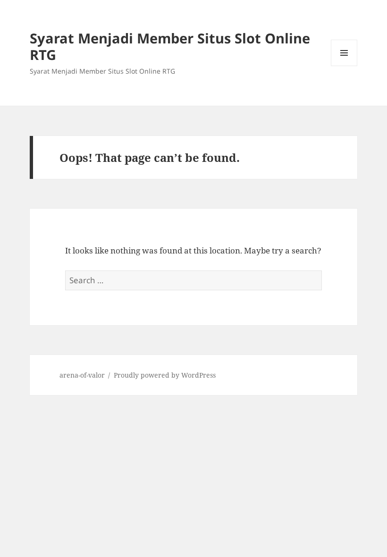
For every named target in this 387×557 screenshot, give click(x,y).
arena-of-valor (82, 375)
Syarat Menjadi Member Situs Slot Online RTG (170, 46)
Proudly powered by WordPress (165, 375)
